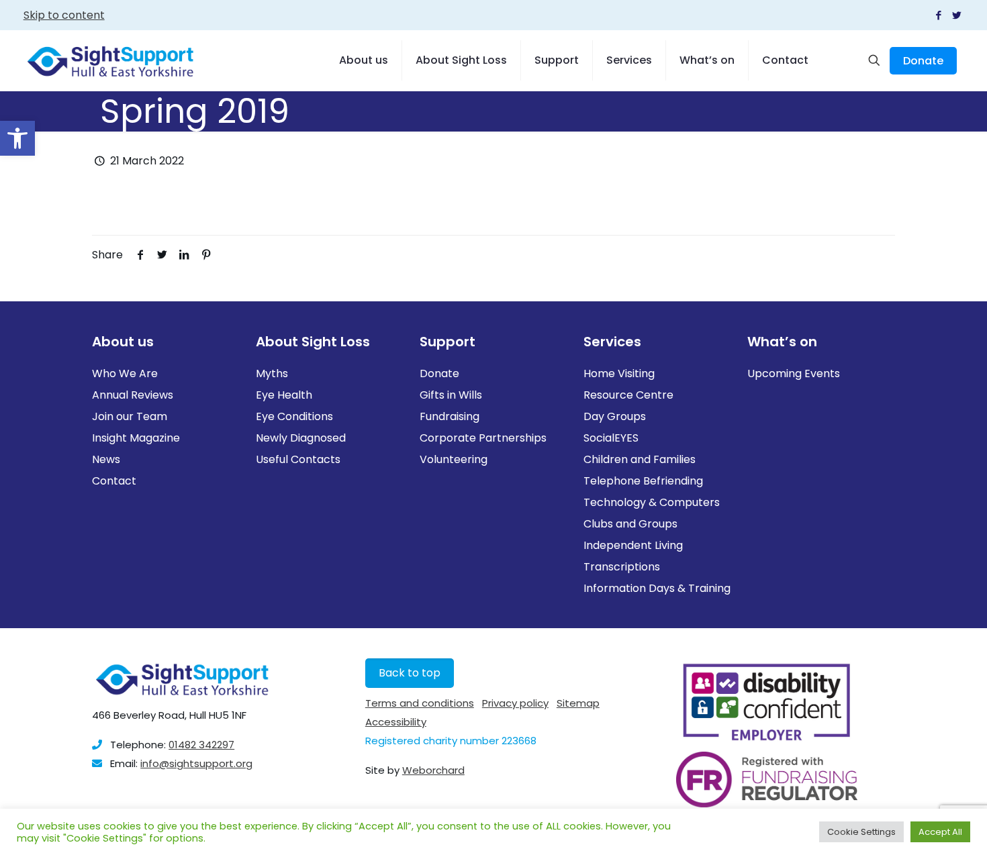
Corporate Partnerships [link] (483, 438)
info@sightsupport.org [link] (196, 763)
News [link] (106, 459)
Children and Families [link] (639, 459)
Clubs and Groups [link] (630, 524)
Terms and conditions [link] (419, 703)
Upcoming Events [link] (793, 373)
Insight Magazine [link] (136, 438)
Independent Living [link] (633, 545)
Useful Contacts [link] (298, 459)
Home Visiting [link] (619, 373)
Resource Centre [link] (628, 395)
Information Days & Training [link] (657, 588)
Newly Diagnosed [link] (301, 438)
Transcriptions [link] (621, 566)
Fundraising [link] (449, 416)
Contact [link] (114, 481)
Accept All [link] (940, 831)
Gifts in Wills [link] (451, 395)
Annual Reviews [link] (132, 395)
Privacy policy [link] (515, 703)
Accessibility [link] (395, 722)
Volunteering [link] (453, 459)
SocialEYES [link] (611, 438)
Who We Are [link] (125, 373)
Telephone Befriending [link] (643, 481)
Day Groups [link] (614, 416)
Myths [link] (272, 373)
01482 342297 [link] (201, 745)
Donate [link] (923, 60)
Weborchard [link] (433, 770)
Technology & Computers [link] (651, 502)
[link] (17, 138)
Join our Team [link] (129, 416)
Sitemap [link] (578, 703)
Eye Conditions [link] (294, 416)
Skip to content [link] (64, 15)
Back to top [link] (409, 673)
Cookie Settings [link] (861, 831)
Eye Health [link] (284, 395)
